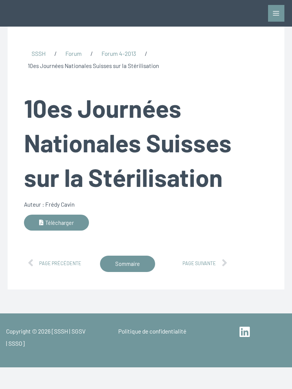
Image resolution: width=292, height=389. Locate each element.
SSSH (39, 53)
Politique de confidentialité (152, 331)
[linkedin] (245, 332)
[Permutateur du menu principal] (276, 13)
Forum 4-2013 (119, 53)
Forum (73, 53)
